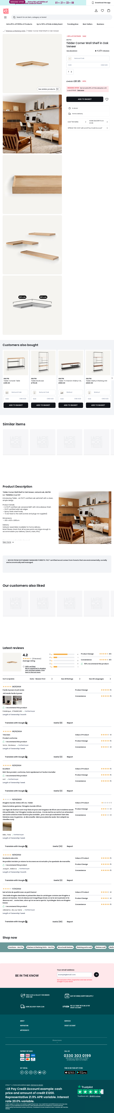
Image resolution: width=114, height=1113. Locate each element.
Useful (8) (58, 723)
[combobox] (41, 679)
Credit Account (70, 1026)
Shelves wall (101, 947)
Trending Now (72, 24)
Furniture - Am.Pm (15, 947)
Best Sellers (87, 24)
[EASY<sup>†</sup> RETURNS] (85, 122)
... (3, 31)
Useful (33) (57, 846)
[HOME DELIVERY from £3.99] (107, 122)
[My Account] (96, 10)
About (22, 1021)
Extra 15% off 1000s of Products (19, 24)
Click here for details (37, 1085)
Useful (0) (58, 757)
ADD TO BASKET (85, 99)
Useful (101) (57, 921)
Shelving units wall (84, 947)
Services (67, 1021)
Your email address (65, 970)
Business (100, 24)
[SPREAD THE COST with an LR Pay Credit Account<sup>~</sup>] (107, 128)
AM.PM (68, 40)
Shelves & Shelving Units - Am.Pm (40, 947)
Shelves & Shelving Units (15, 31)
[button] (108, 10)
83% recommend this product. (96, 664)
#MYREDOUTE (24, 1030)
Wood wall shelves (65, 947)
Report (70, 723)
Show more (57, 1040)
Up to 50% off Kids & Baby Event (50, 24)
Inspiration (24, 1026)
